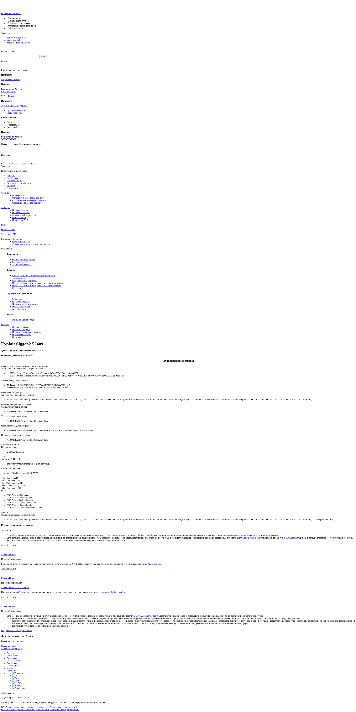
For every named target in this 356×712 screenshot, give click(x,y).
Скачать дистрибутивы (18, 21)
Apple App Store (155, 564)
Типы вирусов (19, 278)
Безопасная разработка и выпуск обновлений (55, 707)
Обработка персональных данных (17, 707)
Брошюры (17, 299)
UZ (29, 163)
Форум (11, 96)
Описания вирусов (21, 241)
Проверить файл (20, 210)
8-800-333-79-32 (8, 91)
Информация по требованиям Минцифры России (55, 709)
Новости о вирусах (21, 329)
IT (20, 163)
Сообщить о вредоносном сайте (27, 203)
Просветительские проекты (25, 304)
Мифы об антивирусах (23, 320)
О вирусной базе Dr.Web (23, 259)
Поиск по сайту (8, 51)
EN (10, 163)
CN (7, 163)
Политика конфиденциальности (16, 709)
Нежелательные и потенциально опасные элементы (36, 285)
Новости (11, 185)
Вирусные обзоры (20, 327)
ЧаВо (3, 96)
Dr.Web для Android (146, 616)
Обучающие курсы (21, 301)
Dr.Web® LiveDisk (247, 538)
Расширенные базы (21, 262)
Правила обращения (16, 110)
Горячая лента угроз (21, 334)
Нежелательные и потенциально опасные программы (37, 283)
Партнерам (12, 663)
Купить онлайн (14, 40)
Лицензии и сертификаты (19, 183)
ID (36, 163)
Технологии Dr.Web (21, 264)
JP (22, 163)
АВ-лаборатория (14, 180)
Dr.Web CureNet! (20, 220)
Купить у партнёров (16, 38)
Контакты (11, 668)
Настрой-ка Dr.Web (21, 306)
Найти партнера (15, 28)
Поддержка (12, 658)
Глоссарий (17, 288)
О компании (12, 188)
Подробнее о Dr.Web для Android (16, 630)
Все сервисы (18, 195)
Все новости (18, 337)
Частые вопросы (14, 113)
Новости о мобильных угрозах (26, 332)
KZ (26, 163)
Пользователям (14, 661)
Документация (14, 18)
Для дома (11, 175)
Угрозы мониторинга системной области (31, 244)
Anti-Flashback (19, 309)
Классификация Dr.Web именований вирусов (33, 275)
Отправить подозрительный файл (28, 198)
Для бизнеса (12, 178)
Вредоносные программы (24, 280)
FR (17, 163)
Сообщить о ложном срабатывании (29, 200)
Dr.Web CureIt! (19, 217)
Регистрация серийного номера (22, 26)
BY (33, 163)
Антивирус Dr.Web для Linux (114, 592)
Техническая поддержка (19, 23)
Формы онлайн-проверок (24, 215)
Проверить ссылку (21, 212)
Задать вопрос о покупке (18, 43)
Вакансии (11, 671)
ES (13, 163)
